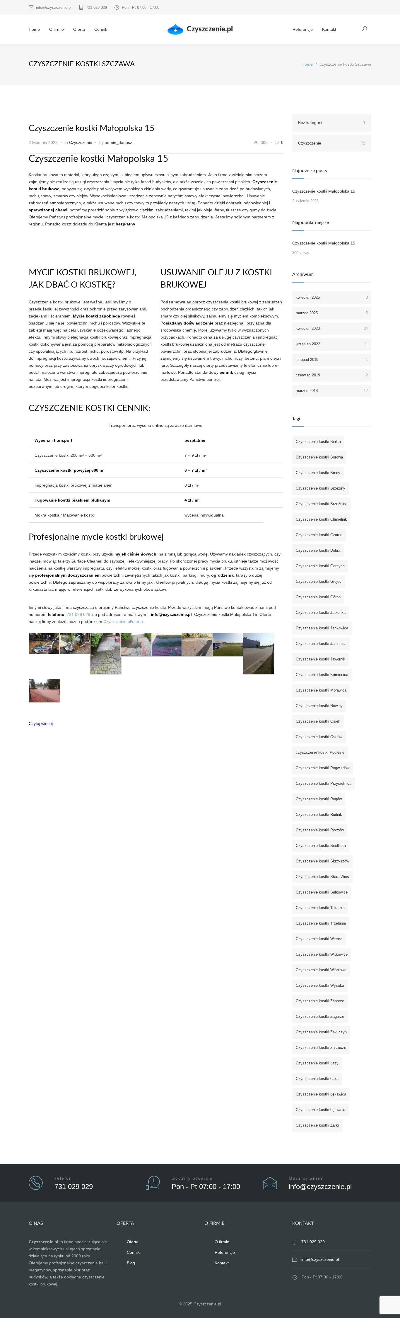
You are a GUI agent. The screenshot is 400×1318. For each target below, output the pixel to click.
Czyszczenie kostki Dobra (318, 550)
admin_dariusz (118, 142)
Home (34, 29)
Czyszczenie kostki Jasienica (321, 643)
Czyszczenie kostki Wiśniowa (321, 970)
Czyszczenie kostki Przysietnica (323, 783)
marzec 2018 (332, 390)
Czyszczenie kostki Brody (318, 473)
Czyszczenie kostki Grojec (318, 581)
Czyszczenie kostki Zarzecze (321, 1047)
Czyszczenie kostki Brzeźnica (321, 504)
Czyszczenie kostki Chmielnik (321, 519)
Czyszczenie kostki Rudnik (319, 814)
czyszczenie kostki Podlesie (320, 752)
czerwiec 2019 (332, 375)
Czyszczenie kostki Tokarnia (320, 908)
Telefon (63, 1178)
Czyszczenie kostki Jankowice (322, 628)
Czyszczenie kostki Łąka (317, 1078)
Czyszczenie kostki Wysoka (320, 985)
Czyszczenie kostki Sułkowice (322, 892)
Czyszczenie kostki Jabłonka (321, 612)
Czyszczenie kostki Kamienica (322, 674)
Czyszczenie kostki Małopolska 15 (92, 128)
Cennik (100, 29)
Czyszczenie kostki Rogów (319, 799)
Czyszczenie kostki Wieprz (319, 939)
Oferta (79, 29)
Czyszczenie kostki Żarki (317, 1125)
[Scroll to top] (384, 1302)
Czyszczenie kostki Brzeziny (320, 488)
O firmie (56, 29)
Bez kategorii (331, 122)
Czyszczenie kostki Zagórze (320, 1016)
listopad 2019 (332, 359)
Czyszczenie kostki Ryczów (320, 830)
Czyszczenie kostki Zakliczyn (321, 1032)
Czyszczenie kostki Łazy (317, 1063)
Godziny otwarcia (192, 1178)
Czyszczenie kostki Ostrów (319, 737)
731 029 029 (96, 7)
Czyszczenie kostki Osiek (318, 721)
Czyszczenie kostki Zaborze (320, 1001)
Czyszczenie (80, 142)
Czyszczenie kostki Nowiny (319, 706)
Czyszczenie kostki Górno (318, 597)
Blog (131, 1263)
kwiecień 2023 (332, 328)
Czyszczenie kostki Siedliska (321, 845)
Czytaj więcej (41, 723)
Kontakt (329, 29)
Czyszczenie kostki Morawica (321, 690)
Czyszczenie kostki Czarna (319, 535)
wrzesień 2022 (332, 344)
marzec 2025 (332, 313)
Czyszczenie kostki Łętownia (320, 1110)
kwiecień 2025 (332, 297)
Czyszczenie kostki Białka (318, 441)
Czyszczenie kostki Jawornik (320, 659)
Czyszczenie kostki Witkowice (322, 954)
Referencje (303, 29)
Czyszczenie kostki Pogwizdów (322, 768)
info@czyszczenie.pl (53, 7)
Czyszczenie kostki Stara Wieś (322, 876)
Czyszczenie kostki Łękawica (321, 1094)
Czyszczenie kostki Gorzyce (320, 566)
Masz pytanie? (306, 1178)
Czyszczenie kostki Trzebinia (321, 923)
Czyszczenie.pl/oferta (123, 621)
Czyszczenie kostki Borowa (319, 457)
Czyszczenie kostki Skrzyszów (322, 861)
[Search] (364, 28)
